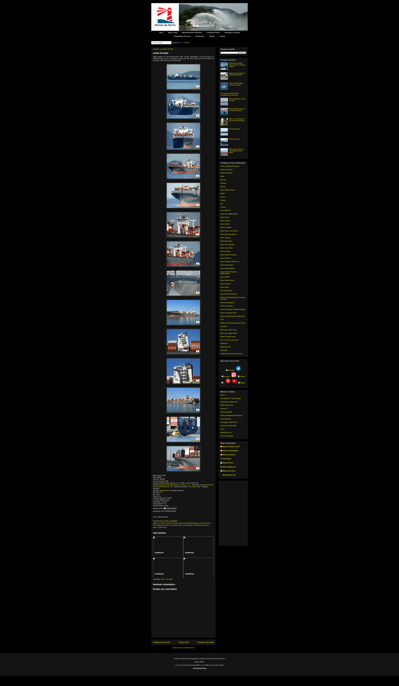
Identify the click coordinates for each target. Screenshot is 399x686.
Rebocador (224, 343)
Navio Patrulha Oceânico (228, 255)
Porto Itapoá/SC (225, 419)
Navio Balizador (225, 210)
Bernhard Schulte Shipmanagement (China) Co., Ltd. (174, 485)
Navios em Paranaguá (230, 450)
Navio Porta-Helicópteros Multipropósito (228, 272)
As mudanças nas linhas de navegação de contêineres (229, 94)
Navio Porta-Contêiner (171, 525)
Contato (222, 36)
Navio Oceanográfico (227, 244)
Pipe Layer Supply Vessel (228, 333)
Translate (187, 42)
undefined (159, 553)
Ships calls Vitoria (229, 471)
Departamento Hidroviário (228, 402)
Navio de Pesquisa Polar (228, 313)
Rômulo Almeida (234, 129)
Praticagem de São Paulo (228, 422)
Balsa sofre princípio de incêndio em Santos (237, 74)
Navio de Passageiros (227, 302)
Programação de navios (182, 36)
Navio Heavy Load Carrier (229, 231)
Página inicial (184, 642)
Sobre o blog (172, 32)
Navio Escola (224, 217)
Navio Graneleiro (226, 227)
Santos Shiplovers (229, 467)
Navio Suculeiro (225, 284)
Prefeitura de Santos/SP (228, 425)
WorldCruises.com (229, 475)
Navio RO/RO (224, 277)
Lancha (222, 207)
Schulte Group (162, 527)
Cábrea (222, 186)
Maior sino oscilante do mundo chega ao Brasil (236, 119)
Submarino (224, 350)
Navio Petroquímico (226, 265)
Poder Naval (227, 459)
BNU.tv (222, 395)
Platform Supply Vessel (228, 336)
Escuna (222, 197)
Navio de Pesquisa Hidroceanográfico (232, 309)
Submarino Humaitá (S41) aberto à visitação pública (237, 64)
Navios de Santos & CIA (231, 446)
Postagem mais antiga (205, 642)
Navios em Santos (229, 454)
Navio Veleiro (224, 287)
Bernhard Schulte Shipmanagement (189, 523)
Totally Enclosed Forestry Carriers (231, 353)
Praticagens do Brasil (232, 32)
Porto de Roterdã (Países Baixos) (231, 415)
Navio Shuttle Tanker (227, 280)
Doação (212, 36)
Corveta (223, 183)
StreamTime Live (226, 432)
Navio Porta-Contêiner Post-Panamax (190, 525)
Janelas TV (224, 408)
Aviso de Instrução (226, 169)
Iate (221, 203)
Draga (222, 193)
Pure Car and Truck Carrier (229, 340)
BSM (201, 523)
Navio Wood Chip (226, 290)
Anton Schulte (162, 523)
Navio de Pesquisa (226, 306)
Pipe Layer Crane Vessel (228, 330)
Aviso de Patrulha (226, 173)
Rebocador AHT (225, 347)
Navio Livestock (225, 238)
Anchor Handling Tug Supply (229, 166)
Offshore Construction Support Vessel (232, 323)
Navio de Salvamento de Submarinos (232, 316)
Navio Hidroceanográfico (228, 234)
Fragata (223, 200)
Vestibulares (200, 36)
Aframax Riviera (234, 139)
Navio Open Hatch (226, 248)
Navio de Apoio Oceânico (228, 294)
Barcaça (223, 180)
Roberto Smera (228, 463)
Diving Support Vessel (227, 190)
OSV (222, 319)
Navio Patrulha (225, 251)
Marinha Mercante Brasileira (192, 32)
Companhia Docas (213, 32)
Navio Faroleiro (225, 220)
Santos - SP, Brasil (166, 579)
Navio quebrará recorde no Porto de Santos (237, 109)
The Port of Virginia (226, 436)
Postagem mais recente (161, 642)
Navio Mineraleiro (226, 241)
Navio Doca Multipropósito (229, 214)
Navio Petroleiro (225, 258)
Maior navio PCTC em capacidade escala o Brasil (236, 150)
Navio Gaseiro (225, 224)
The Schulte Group (194, 486)
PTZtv (222, 429)
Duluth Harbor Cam (226, 405)
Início (161, 32)
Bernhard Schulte (172, 523)
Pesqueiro (223, 326)
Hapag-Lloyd (160, 525)
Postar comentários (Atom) (186, 647)
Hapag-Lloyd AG (164, 490)
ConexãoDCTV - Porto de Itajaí (230, 398)
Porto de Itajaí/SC (226, 412)
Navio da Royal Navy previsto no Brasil (236, 84)
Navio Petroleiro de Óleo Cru (229, 261)
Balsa (222, 176)
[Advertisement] (233, 513)
